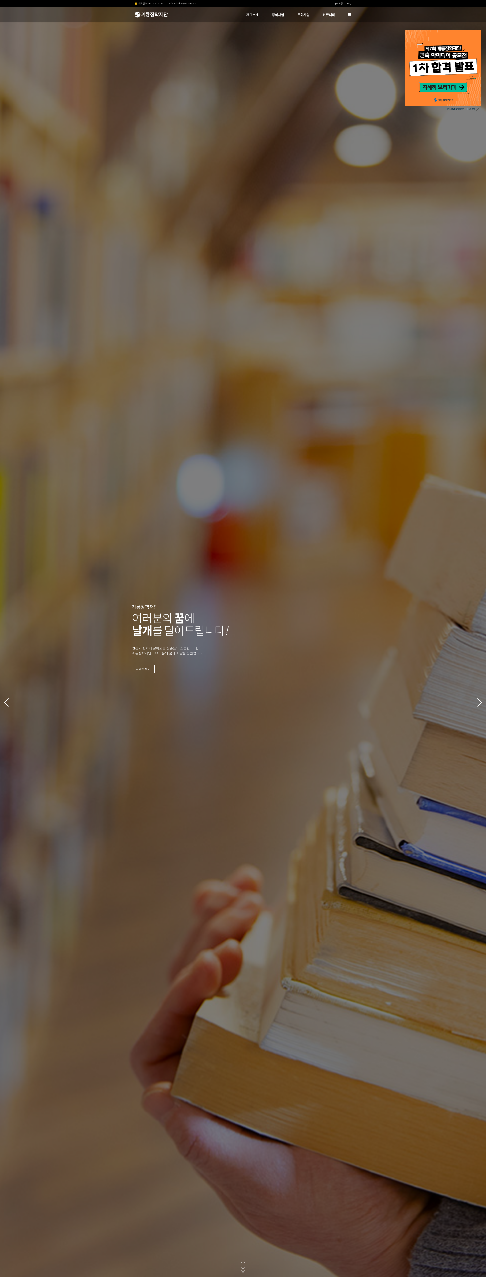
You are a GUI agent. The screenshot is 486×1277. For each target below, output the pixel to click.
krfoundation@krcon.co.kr (182, 3)
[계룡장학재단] (151, 14)
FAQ (349, 3)
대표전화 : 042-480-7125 (150, 3)
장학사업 (278, 14)
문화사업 (303, 14)
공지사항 (339, 3)
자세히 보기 (143, 669)
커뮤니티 (329, 14)
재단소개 (252, 14)
